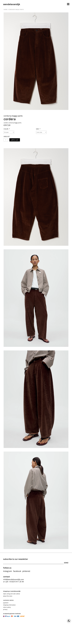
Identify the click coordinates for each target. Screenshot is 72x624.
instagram (7, 571)
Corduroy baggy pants (16, 9)
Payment (5, 603)
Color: (7, 129)
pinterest (26, 571)
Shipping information (9, 605)
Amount (7, 136)
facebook (17, 571)
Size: (38, 129)
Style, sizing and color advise (11, 594)
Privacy (5, 609)
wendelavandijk (11, 4)
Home (5, 9)
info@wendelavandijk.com (13, 579)
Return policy (7, 607)
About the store (7, 596)
